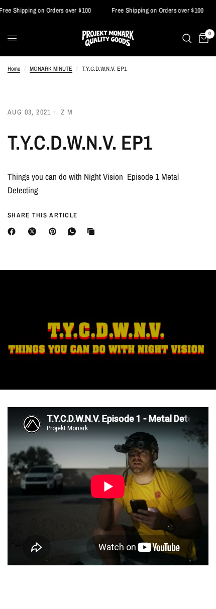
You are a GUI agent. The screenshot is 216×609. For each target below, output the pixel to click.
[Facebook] (14, 231)
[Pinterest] (55, 231)
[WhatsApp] (74, 231)
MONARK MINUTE (51, 69)
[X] (34, 231)
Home (14, 69)
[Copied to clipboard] (93, 231)
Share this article (42, 215)
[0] (201, 38)
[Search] (187, 38)
